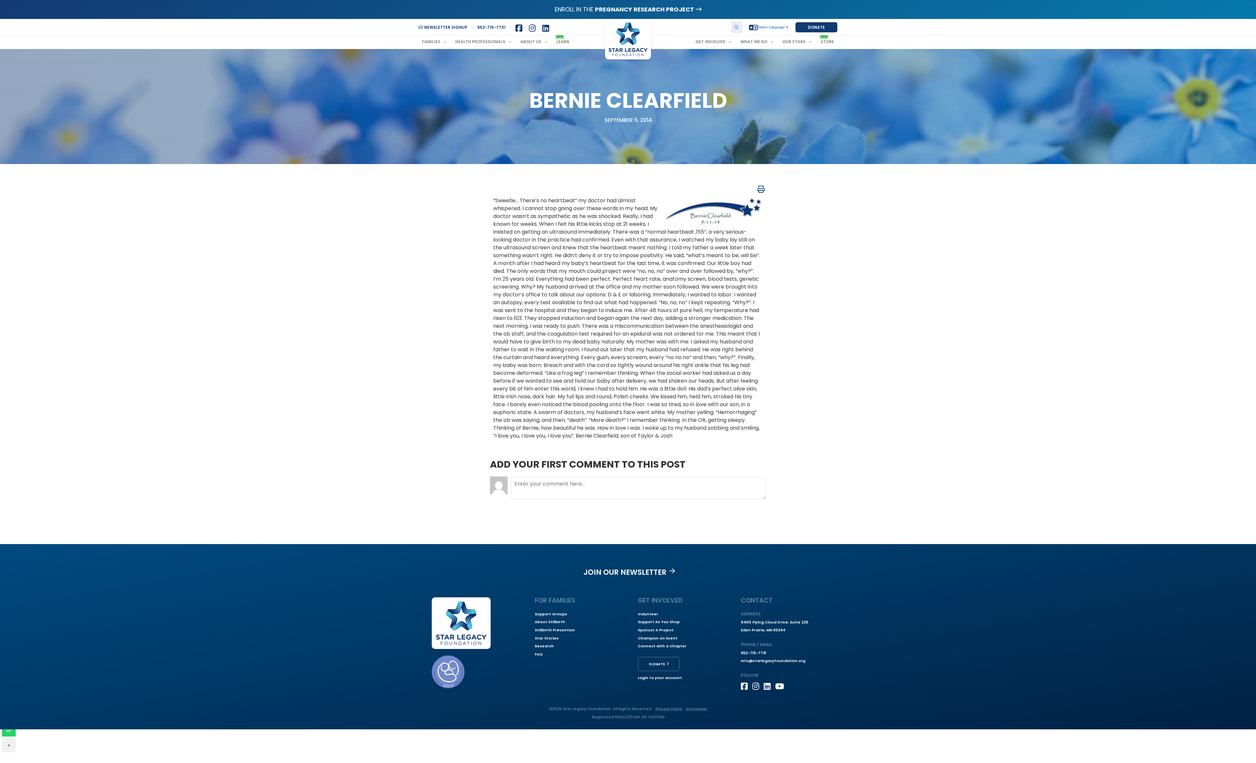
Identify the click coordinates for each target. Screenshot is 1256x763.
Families (431, 41)
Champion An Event (657, 638)
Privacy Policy (668, 708)
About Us (530, 41)
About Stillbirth (550, 621)
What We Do (754, 41)
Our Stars (794, 41)
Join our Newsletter (625, 572)
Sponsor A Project (655, 630)
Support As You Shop (659, 621)
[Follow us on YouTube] (781, 686)
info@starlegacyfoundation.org (773, 660)
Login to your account (660, 677)
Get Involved (710, 41)
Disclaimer (696, 708)
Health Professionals (480, 41)
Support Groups (551, 614)
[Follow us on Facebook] (746, 686)
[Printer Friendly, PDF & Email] (761, 189)
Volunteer (648, 614)
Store (827, 41)
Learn (562, 41)
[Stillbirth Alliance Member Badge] (448, 671)
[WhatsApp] (9, 730)
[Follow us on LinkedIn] (769, 686)
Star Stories (547, 638)
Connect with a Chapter (662, 646)
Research (544, 646)
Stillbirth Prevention (555, 630)
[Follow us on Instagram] (758, 686)
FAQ (539, 654)
